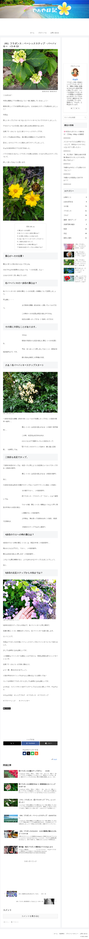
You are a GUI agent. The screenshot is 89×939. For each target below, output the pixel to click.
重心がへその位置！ (25, 230)
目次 (28, 226)
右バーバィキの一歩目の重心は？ (29, 233)
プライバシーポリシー (72, 933)
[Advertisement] (30, 723)
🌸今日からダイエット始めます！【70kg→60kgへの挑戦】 (74, 133)
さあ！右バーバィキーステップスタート (31, 239)
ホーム (56, 933)
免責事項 (61, 933)
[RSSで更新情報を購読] (36, 753)
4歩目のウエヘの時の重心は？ (28, 244)
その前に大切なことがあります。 (29, 236)
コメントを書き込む (30, 916)
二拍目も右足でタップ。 (26, 241)
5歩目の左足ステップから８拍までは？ (31, 247)
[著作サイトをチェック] (24, 753)
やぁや (75, 79)
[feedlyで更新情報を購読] (32, 753)
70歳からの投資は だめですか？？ (73, 179)
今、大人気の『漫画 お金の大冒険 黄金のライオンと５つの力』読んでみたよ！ (75, 157)
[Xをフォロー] (28, 753)
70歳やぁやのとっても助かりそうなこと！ (75, 169)
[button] (49, 743)
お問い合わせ (83, 933)
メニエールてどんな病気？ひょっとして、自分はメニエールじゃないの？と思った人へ (75, 144)
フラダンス (7, 708)
